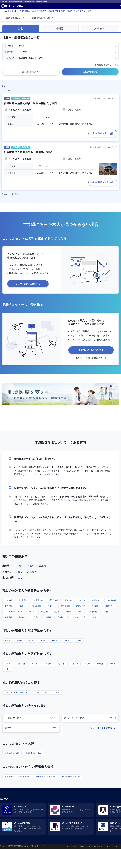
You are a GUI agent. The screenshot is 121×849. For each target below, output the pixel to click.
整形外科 (95, 606)
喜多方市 (60, 663)
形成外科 (108, 606)
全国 (20, 565)
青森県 (19, 640)
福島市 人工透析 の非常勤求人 (17, 692)
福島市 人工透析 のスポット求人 (48, 692)
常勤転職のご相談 (12, 753)
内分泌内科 (111, 600)
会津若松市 (21, 663)
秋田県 (54, 640)
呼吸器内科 (53, 600)
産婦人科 (44, 611)
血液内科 (68, 600)
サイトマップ (72, 846)
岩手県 (31, 640)
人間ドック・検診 (78, 617)
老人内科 (8, 606)
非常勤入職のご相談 (33, 753)
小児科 (31, 611)
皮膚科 (106, 611)
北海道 (7, 640)
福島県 (30, 565)
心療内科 (81, 600)
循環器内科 (38, 600)
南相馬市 (99, 663)
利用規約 (82, 846)
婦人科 (57, 611)
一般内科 (8, 600)
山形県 (66, 640)
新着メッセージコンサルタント (17, 776)
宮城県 (43, 640)
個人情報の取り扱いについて (99, 846)
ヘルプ (115, 846)
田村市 (87, 663)
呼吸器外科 (65, 606)
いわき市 (47, 663)
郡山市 (34, 663)
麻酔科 (48, 617)
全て (20, 571)
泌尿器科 (8, 617)
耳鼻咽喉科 (92, 611)
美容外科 (60, 617)
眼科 (80, 611)
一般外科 (22, 606)
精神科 (69, 611)
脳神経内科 (96, 600)
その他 (94, 617)
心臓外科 (50, 606)
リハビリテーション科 (14, 611)
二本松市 (74, 663)
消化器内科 (22, 600)
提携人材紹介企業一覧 (71, 776)
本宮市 (7, 669)
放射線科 (22, 617)
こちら (101, 357)
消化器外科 (36, 606)
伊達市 (112, 663)
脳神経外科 (80, 606)
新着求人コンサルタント (46, 776)
